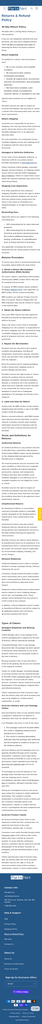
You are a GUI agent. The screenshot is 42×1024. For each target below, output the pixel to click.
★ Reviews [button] (40, 514)
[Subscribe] (34, 983)
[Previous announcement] (4, 3)
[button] (4, 8)
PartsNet (11, 1009)
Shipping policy (14, 1016)
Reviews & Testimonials (14, 964)
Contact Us (8, 944)
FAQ (6, 919)
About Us (8, 959)
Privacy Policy (10, 924)
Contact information (28, 1016)
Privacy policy (15, 1013)
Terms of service (28, 1013)
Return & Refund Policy (14, 934)
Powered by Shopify (21, 1009)
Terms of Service (11, 969)
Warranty (8, 939)
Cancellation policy (22, 1020)
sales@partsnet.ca (29, 163)
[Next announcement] (38, 3)
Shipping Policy (10, 929)
